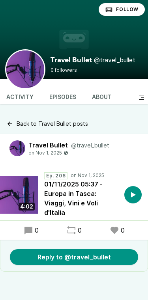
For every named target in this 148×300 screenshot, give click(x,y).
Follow (127, 9)
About (102, 96)
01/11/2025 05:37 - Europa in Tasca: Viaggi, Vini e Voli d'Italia (73, 198)
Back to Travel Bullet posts (52, 123)
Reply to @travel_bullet (74, 257)
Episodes (62, 96)
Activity (20, 96)
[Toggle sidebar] (141, 97)
